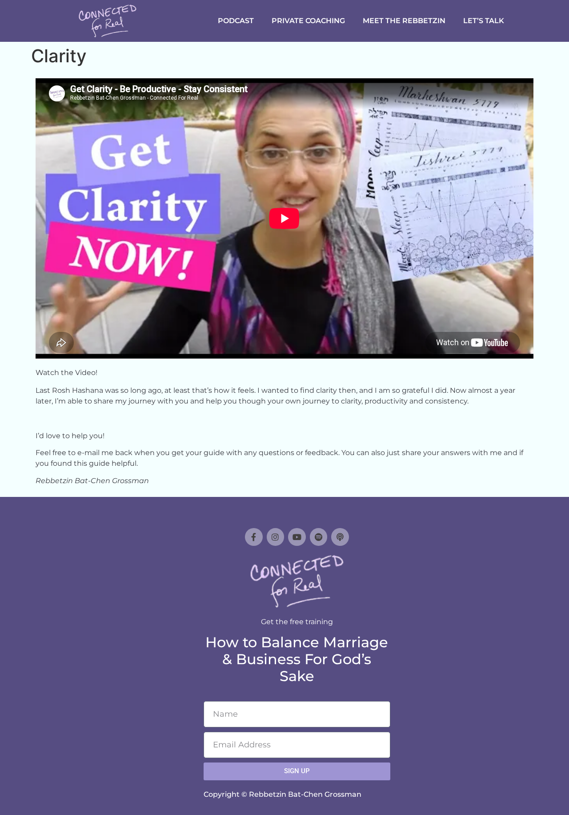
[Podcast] (340, 537)
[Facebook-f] (254, 537)
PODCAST (236, 20)
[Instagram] (275, 537)
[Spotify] (319, 537)
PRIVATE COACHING (308, 20)
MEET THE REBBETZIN (404, 20)
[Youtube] (297, 537)
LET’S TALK (483, 20)
